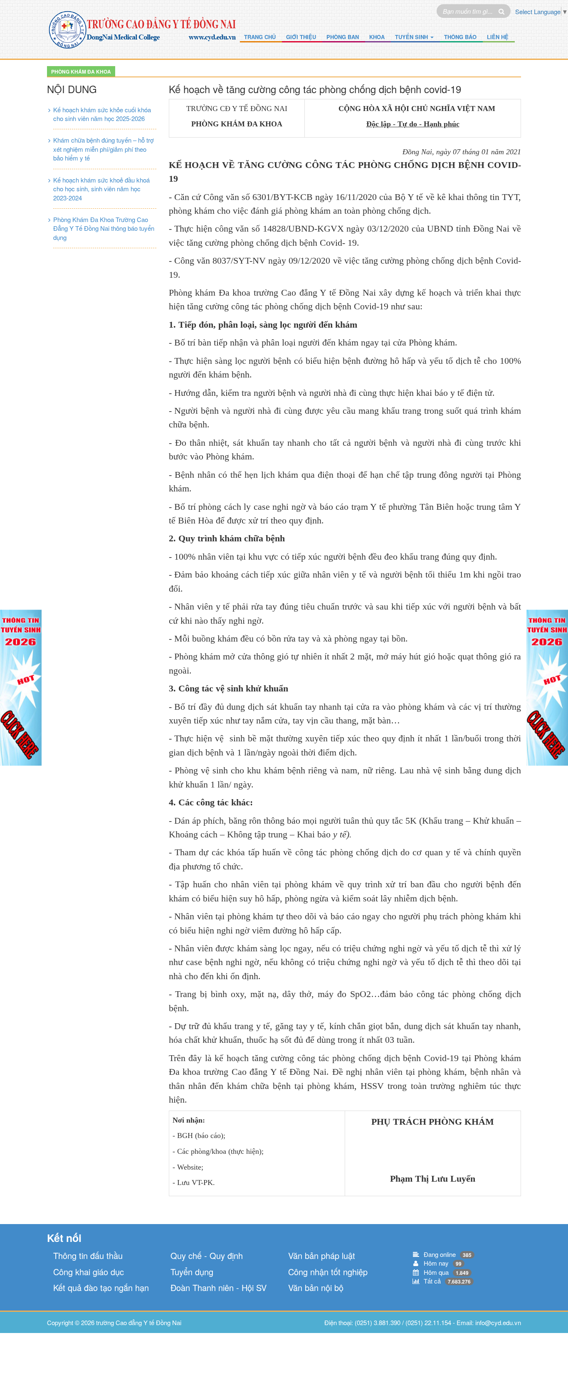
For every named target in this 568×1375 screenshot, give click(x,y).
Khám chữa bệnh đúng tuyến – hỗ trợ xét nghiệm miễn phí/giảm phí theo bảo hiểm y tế (103, 149)
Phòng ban (342, 37)
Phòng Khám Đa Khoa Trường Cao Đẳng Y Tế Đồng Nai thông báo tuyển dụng (103, 228)
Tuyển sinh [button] (412, 37)
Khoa (377, 37)
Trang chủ (260, 37)
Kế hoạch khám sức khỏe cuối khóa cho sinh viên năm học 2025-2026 (102, 114)
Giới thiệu (301, 37)
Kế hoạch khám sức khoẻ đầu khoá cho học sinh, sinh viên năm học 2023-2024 (101, 188)
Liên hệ (498, 37)
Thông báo (460, 37)
